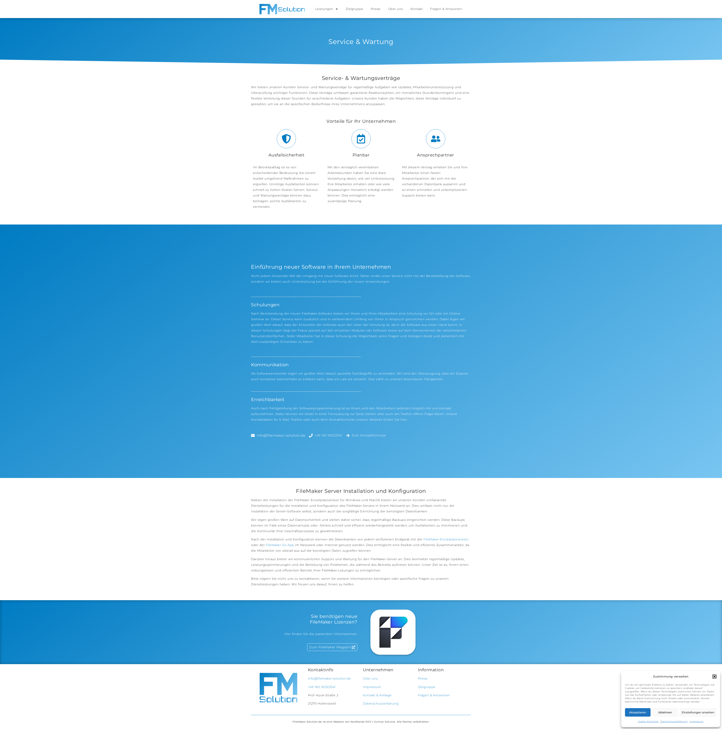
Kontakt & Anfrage (377, 695)
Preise (376, 9)
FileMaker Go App (280, 545)
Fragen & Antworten (446, 9)
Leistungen (324, 9)
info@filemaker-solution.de (329, 678)
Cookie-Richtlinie (648, 721)
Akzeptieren (637, 712)
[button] (714, 676)
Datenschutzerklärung (674, 721)
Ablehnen (665, 712)
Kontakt (416, 9)
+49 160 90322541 (322, 687)
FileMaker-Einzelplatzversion (446, 539)
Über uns (395, 9)
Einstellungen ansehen (698, 712)
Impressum (696, 721)
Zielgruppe (354, 9)
